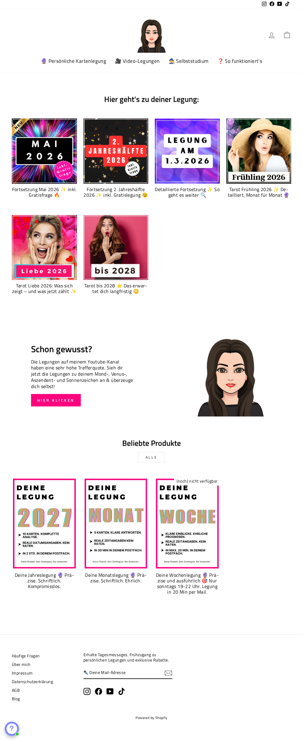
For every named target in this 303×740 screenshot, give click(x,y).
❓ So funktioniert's (239, 61)
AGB (16, 690)
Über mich (21, 664)
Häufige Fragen (26, 656)
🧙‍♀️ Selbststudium (189, 61)
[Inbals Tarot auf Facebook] (98, 691)
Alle (151, 457)
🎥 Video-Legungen (137, 61)
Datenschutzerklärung (32, 682)
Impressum (22, 673)
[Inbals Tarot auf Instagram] (87, 691)
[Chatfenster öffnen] (12, 729)
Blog (16, 699)
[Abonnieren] (168, 673)
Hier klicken (56, 400)
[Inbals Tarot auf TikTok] (121, 691)
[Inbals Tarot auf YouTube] (110, 691)
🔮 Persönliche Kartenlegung (73, 61)
